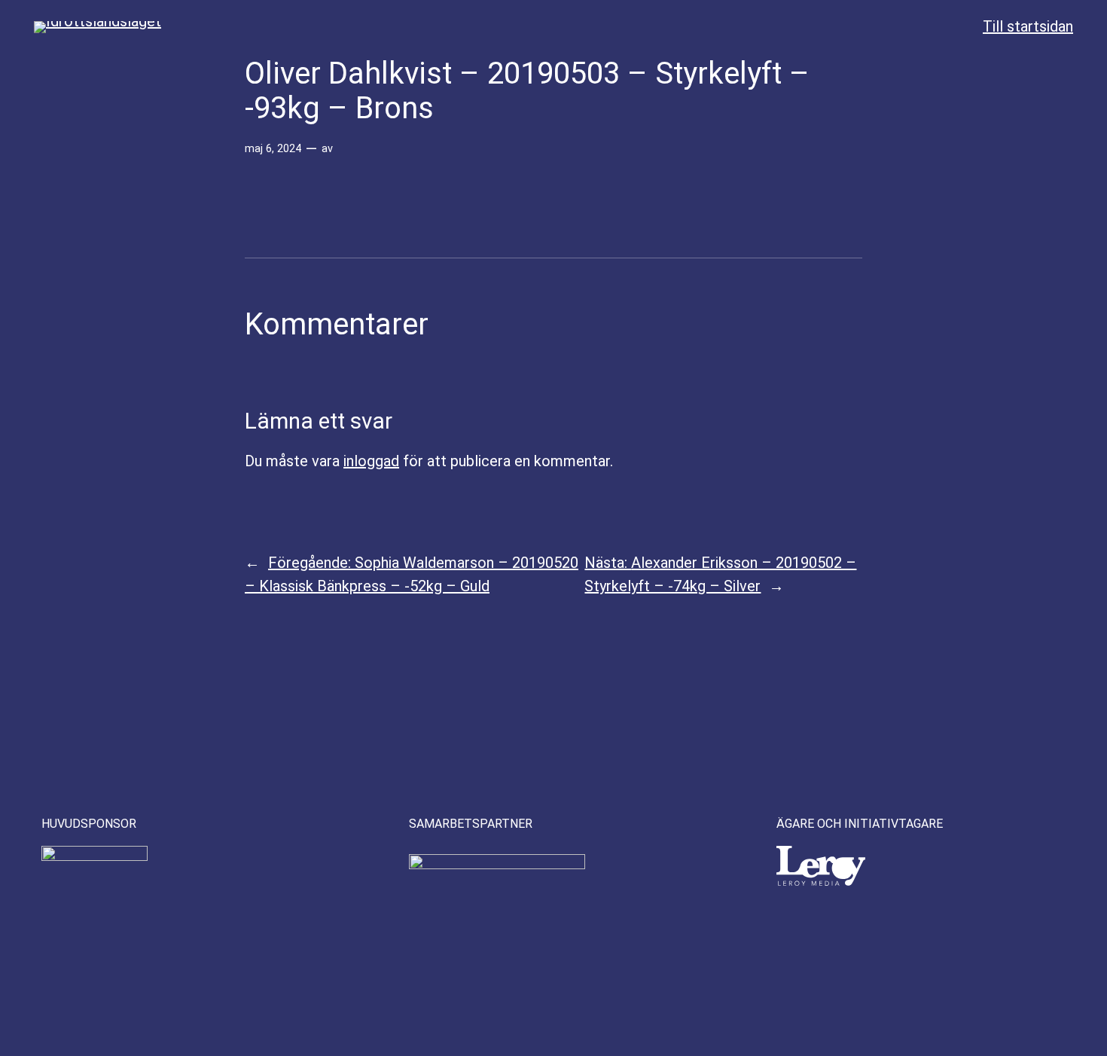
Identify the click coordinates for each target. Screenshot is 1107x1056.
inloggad (371, 461)
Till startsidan (1028, 26)
